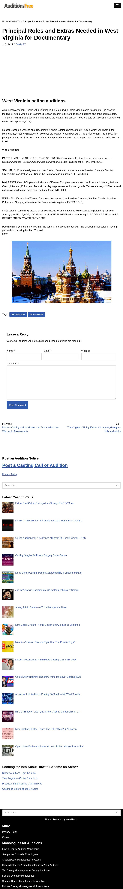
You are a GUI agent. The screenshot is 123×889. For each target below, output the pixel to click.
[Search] (117, 485)
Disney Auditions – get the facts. (19, 773)
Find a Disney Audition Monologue (20, 849)
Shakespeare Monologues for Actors (21, 859)
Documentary (18, 314)
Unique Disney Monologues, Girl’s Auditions (25, 886)
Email (48, 351)
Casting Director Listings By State (20, 789)
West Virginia (36, 314)
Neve (48, 819)
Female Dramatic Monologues (18, 875)
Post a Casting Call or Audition (35, 465)
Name (11, 351)
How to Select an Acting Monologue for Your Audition (30, 865)
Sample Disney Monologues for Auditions (24, 881)
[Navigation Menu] (117, 5)
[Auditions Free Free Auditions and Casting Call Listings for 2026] (18, 5)
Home (5, 21)
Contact (6, 837)
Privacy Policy (9, 474)
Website (85, 351)
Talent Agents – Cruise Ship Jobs (20, 778)
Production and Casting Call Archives (22, 783)
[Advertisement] (61, 76)
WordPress (72, 819)
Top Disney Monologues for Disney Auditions (26, 870)
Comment (13, 363)
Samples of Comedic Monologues (20, 854)
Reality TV (15, 21)
